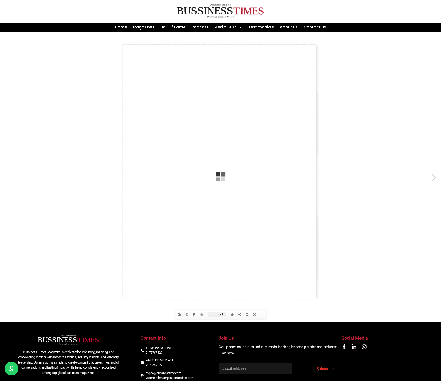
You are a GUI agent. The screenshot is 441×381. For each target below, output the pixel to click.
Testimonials (261, 27)
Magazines (143, 27)
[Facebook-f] (344, 346)
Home (121, 27)
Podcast (200, 27)
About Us (289, 27)
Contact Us (315, 27)
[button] (11, 368)
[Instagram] (364, 346)
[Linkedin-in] (354, 346)
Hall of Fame (173, 27)
